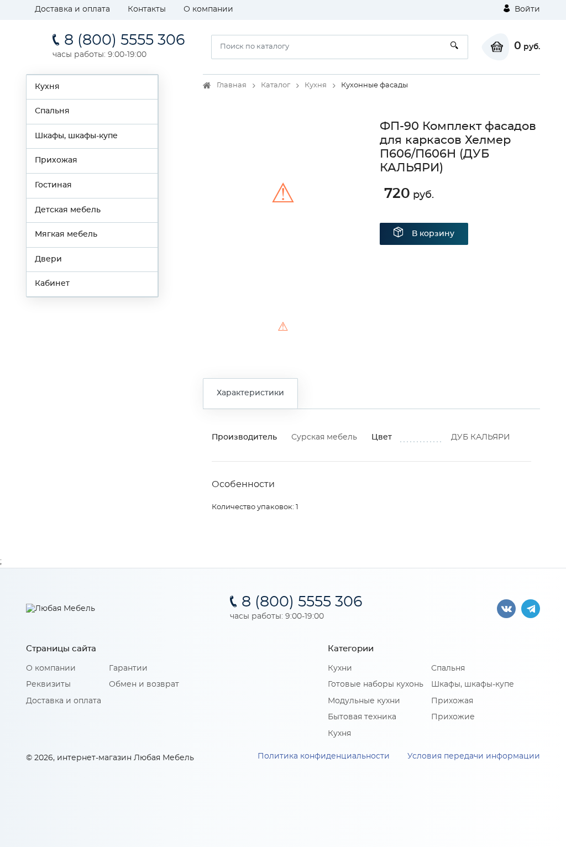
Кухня (47, 87)
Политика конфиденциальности (324, 756)
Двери (48, 259)
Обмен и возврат (144, 684)
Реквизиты (48, 684)
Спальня (52, 111)
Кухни (340, 668)
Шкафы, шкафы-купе (76, 136)
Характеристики (250, 393)
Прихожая (56, 160)
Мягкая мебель (66, 234)
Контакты (147, 9)
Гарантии (128, 668)
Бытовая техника (362, 717)
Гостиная (53, 185)
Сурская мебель (324, 437)
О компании (208, 9)
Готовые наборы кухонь (375, 684)
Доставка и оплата (72, 9)
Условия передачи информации (473, 756)
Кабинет (52, 283)
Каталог (275, 85)
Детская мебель (68, 210)
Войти (526, 9)
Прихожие (453, 717)
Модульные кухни (364, 701)
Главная (232, 85)
